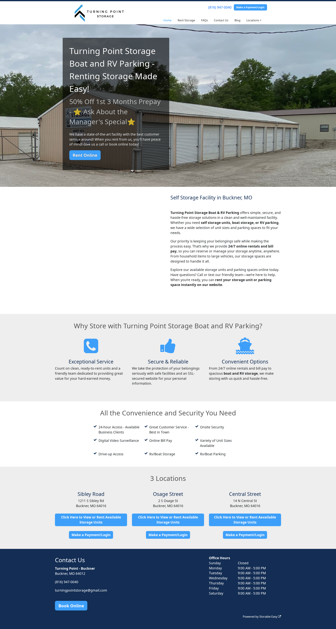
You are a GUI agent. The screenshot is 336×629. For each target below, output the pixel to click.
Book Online (71, 606)
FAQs (204, 20)
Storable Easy (268, 616)
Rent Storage (186, 20)
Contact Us (221, 20)
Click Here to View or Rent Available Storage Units (91, 520)
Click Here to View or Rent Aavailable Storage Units (245, 520)
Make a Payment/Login (250, 7)
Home (167, 20)
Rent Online (85, 155)
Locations (252, 20)
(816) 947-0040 (220, 7)
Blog (237, 20)
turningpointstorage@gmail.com (81, 590)
